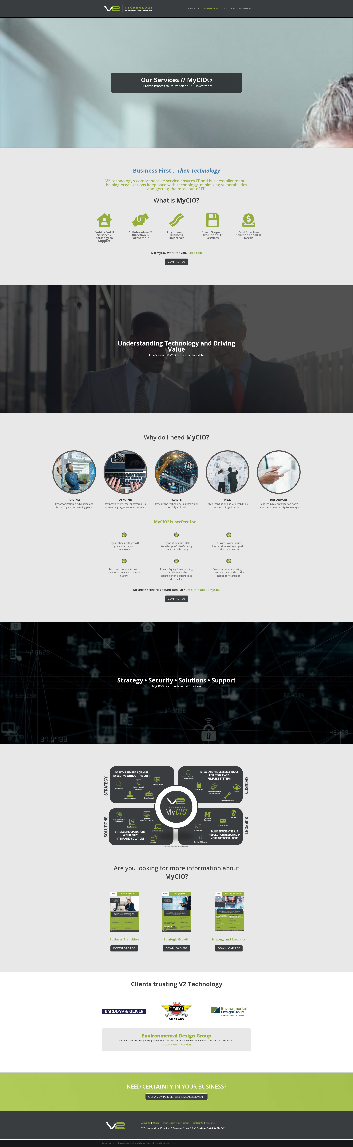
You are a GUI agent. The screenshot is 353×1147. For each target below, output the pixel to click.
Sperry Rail (177, 1034)
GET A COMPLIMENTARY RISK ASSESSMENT (176, 1097)
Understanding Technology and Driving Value (176, 346)
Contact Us (197, 1123)
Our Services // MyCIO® (176, 80)
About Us (145, 1123)
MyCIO (156, 1123)
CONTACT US (176, 261)
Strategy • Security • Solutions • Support (176, 680)
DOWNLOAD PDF (124, 948)
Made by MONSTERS (166, 1143)
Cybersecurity (168, 1123)
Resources (243, 9)
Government (183, 1123)
